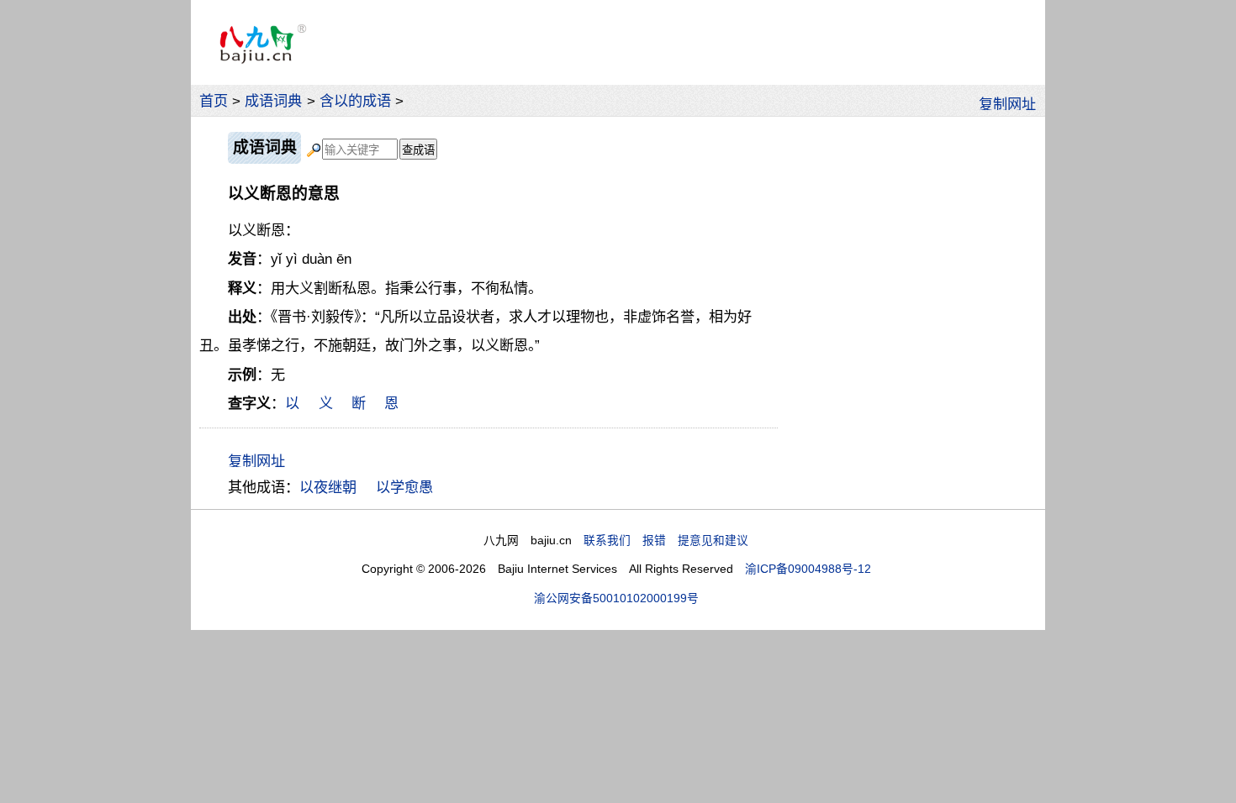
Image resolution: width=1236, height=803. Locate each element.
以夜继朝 (328, 487)
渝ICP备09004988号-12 (808, 569)
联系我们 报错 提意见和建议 (666, 540)
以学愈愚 (404, 487)
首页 (213, 100)
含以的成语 (355, 100)
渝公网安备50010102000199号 (616, 598)
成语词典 (273, 100)
